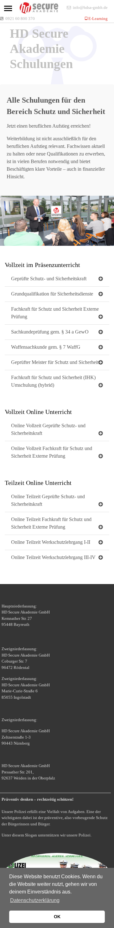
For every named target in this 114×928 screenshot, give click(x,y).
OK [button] (57, 916)
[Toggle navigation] (8, 8)
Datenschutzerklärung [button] (35, 900)
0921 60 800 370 (20, 18)
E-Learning (97, 18)
